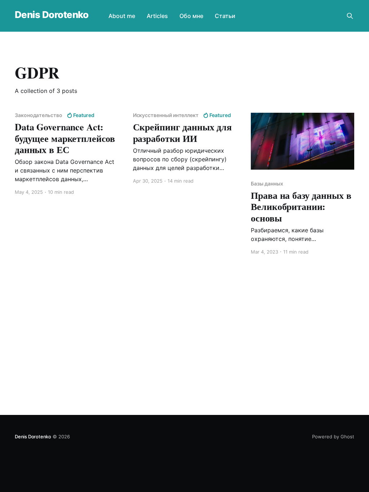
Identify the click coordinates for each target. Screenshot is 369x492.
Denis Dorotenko (51, 15)
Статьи (225, 15)
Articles (157, 15)
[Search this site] (350, 16)
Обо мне (191, 15)
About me (121, 15)
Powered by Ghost (333, 436)
